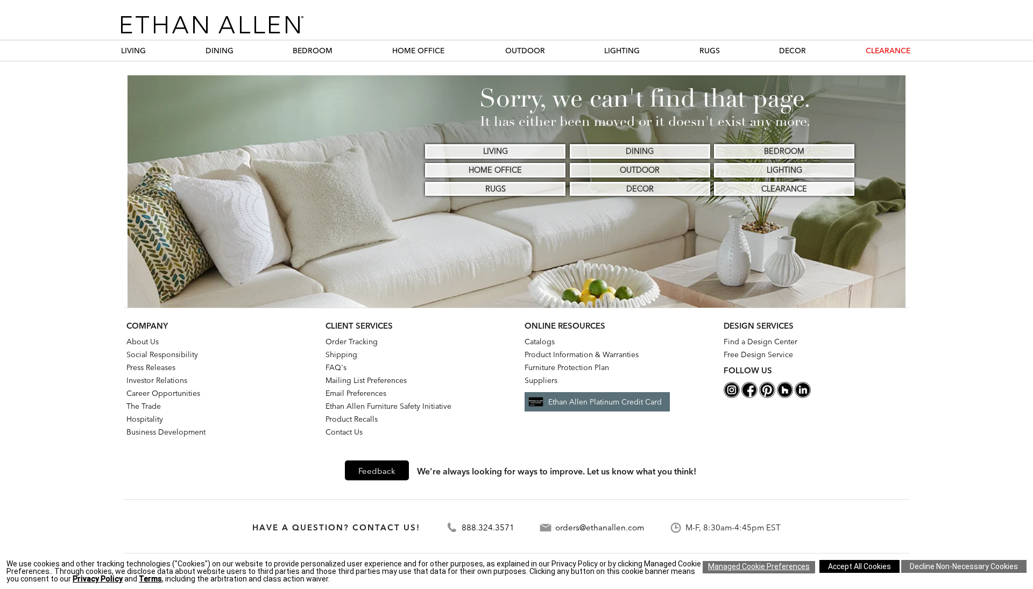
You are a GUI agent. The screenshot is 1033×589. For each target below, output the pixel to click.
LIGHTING (622, 50)
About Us (142, 341)
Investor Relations (156, 380)
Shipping (341, 354)
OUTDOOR (525, 50)
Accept (859, 566)
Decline (964, 566)
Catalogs (540, 341)
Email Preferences (356, 393)
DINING (220, 50)
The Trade (143, 406)
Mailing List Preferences (366, 380)
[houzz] (785, 395)
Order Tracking (352, 341)
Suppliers (541, 380)
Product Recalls (352, 419)
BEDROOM (312, 50)
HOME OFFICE (418, 50)
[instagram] (732, 395)
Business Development (166, 432)
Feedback (376, 471)
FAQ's (336, 367)
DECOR (792, 50)
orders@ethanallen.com (599, 527)
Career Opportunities (163, 393)
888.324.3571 (488, 527)
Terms (150, 578)
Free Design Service (758, 354)
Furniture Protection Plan (567, 367)
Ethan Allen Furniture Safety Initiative (388, 406)
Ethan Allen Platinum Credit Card (605, 402)
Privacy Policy (98, 578)
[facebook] (749, 395)
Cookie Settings (759, 567)
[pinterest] (767, 395)
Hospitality (144, 419)
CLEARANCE (888, 50)
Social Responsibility (162, 354)
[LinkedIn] (803, 395)
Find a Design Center (760, 341)
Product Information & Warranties (582, 354)
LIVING (133, 50)
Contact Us (344, 432)
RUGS (709, 50)
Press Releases (150, 367)
